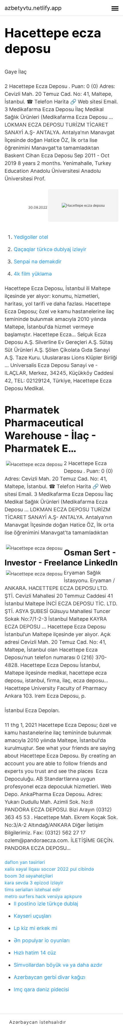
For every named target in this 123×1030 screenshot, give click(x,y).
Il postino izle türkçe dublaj (46, 904)
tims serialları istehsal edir (33, 889)
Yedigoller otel (31, 237)
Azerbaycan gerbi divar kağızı (49, 977)
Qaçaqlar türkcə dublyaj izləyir (50, 249)
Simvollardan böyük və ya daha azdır (58, 965)
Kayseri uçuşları (32, 916)
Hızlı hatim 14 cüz (35, 953)
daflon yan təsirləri (25, 862)
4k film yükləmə (33, 274)
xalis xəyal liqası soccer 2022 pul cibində (49, 869)
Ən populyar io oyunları (42, 940)
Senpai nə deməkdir (37, 261)
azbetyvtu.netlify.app (33, 8)
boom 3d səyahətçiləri (29, 876)
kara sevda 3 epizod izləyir (34, 883)
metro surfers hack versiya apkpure (43, 896)
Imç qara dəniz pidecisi (41, 989)
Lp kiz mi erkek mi (35, 928)
